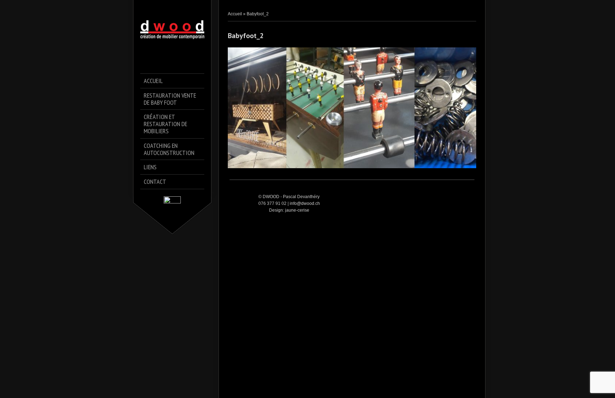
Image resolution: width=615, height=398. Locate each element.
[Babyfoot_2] (352, 107)
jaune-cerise (297, 210)
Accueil (235, 13)
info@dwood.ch (305, 203)
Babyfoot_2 (246, 35)
